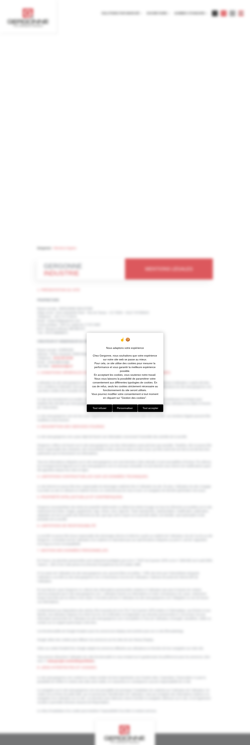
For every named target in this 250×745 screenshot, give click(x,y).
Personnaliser (125, 408)
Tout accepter (150, 408)
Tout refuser (100, 408)
